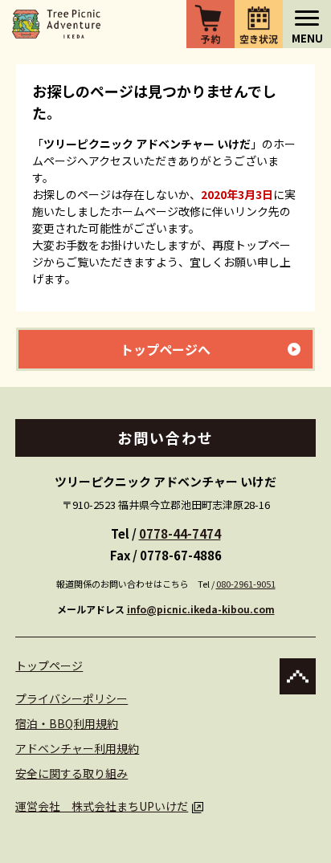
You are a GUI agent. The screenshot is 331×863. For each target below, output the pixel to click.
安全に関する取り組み (71, 773)
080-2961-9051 (246, 583)
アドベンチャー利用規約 (77, 748)
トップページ (49, 665)
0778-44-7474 (180, 533)
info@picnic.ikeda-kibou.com (201, 609)
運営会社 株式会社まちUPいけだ (101, 806)
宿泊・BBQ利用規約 (66, 723)
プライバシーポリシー (71, 698)
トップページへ (165, 349)
